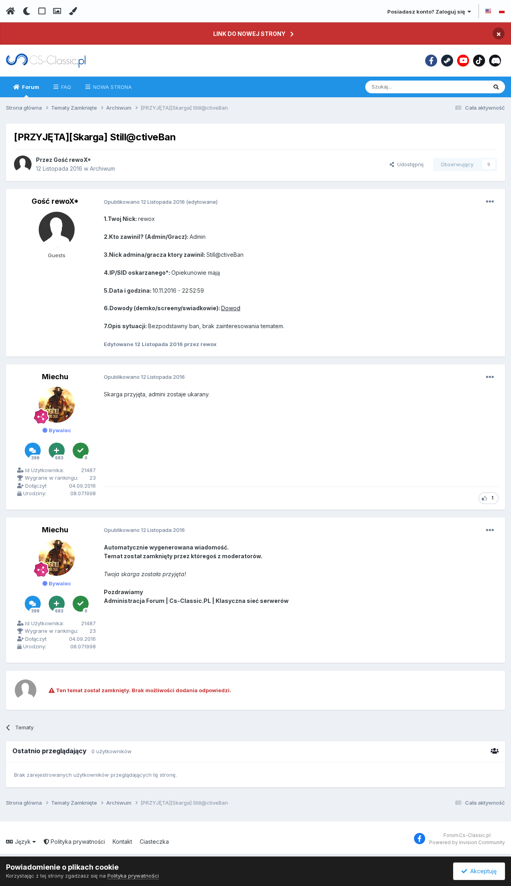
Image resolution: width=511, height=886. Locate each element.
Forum (30, 87)
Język (22, 841)
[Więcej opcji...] (490, 202)
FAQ (65, 87)
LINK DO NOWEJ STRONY (249, 33)
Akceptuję (482, 871)
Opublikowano (144, 202)
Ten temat (464, 87)
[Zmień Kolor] (73, 11)
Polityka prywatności (77, 841)
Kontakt (122, 841)
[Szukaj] (496, 87)
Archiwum (102, 168)
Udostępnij (409, 164)
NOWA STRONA (111, 87)
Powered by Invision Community (467, 842)
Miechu (55, 376)
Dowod (230, 308)
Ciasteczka (154, 841)
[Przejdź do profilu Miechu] (57, 405)
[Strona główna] (10, 11)
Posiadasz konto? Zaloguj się (427, 11)
